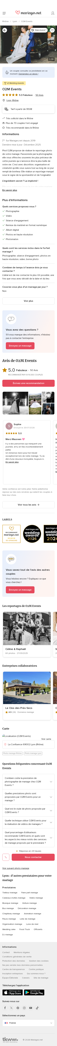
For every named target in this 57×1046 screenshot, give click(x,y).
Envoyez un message (20, 345)
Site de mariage (41, 978)
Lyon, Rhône (13, 100)
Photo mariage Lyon (33, 753)
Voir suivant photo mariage (15, 868)
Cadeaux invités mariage (13, 898)
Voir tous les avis (27, 504)
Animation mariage (32, 913)
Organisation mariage (12, 924)
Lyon (15, 21)
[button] (28, 331)
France (12, 1023)
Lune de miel (32, 924)
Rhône (5, 21)
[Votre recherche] (4, 30)
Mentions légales (22, 952)
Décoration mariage (27, 908)
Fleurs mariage (9, 919)
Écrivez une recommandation (28, 383)
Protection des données (13, 961)
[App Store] (12, 995)
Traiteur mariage (9, 892)
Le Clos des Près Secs (18, 708)
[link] (27, 634)
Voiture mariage (29, 903)
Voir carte (46, 739)
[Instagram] (24, 1008)
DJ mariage (7, 934)
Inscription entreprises (12, 973)
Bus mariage (8, 908)
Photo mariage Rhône (12, 753)
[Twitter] (11, 1008)
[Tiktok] (37, 1008)
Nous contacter (33, 857)
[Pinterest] (17, 1008)
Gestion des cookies (39, 961)
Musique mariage (10, 903)
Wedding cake (8, 929)
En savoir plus (9, 190)
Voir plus (28, 301)
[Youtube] (30, 1008)
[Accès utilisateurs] (53, 13)
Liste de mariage (27, 919)
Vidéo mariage (36, 898)
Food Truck (24, 929)
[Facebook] (5, 1008)
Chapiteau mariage (11, 913)
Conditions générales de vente (17, 956)
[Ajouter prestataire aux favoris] (52, 30)
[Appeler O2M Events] (5, 857)
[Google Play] (34, 995)
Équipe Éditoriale (10, 978)
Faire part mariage (29, 892)
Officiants (38, 929)
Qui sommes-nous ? (36, 973)
